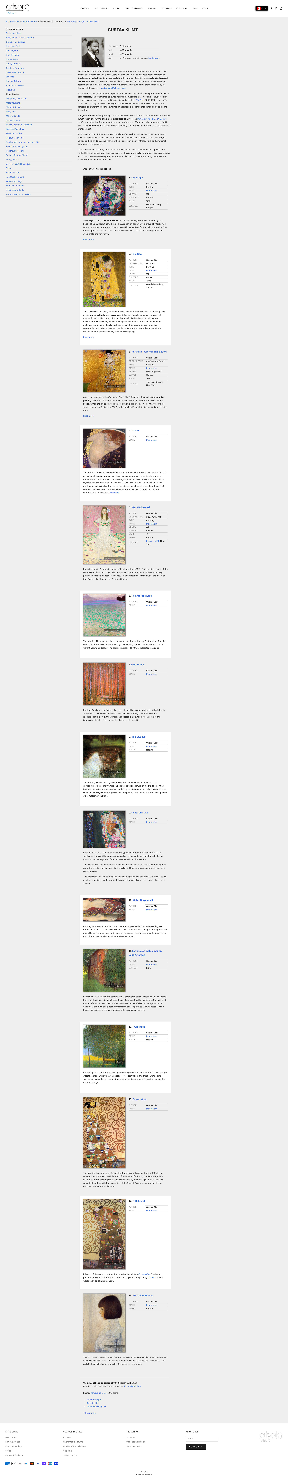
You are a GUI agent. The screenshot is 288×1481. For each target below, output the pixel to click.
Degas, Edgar (12, 59)
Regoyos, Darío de (15, 137)
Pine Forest (137, 664)
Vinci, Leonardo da (15, 190)
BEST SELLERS (101, 8)
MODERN (151, 8)
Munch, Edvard (13, 120)
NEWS (205, 8)
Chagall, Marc (12, 50)
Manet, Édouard (13, 107)
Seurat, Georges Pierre (16, 155)
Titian (8, 168)
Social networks (134, 1446)
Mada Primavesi (141, 507)
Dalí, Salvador (12, 55)
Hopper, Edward (13, 81)
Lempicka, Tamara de (16, 98)
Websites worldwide (135, 1442)
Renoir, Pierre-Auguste (16, 146)
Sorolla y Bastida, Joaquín (18, 164)
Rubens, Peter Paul (15, 151)
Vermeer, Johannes (15, 185)
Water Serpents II (143, 900)
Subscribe (196, 1447)
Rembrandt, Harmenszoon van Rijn (22, 142)
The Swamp (138, 736)
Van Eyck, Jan (12, 172)
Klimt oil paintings (75, 21)
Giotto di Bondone (15, 68)
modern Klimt (92, 21)
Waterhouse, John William (18, 194)
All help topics (70, 1455)
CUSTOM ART (182, 8)
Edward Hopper (94, 1399)
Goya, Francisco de (15, 72)
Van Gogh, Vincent (15, 177)
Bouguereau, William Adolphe (20, 37)
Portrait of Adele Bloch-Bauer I (152, 119)
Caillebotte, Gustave (15, 42)
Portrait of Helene (143, 1295)
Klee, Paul (10, 89)
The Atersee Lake (141, 595)
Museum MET (152, 541)
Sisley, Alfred (12, 159)
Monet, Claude (13, 116)
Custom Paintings (13, 1446)
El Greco (10, 76)
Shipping (67, 1451)
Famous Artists (12, 1442)
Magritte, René (13, 103)
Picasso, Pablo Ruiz (15, 129)
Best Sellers (10, 1437)
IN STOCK (117, 8)
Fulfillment (139, 1201)
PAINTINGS (85, 8)
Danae (135, 430)
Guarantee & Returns (73, 1442)
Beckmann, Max (13, 33)
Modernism (153, 58)
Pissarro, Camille (14, 133)
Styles (8, 1451)
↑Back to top (89, 1413)
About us (130, 1437)
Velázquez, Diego (14, 181)
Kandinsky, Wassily (15, 85)
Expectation (139, 1099)
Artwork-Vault (12, 21)
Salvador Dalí (93, 1403)
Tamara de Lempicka (96, 1406)
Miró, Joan (11, 111)
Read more (88, 239)
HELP (195, 8)
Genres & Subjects (14, 1455)
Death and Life (139, 812)
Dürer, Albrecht (13, 63)
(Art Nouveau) (113, 88)
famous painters (98, 1393)
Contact (67, 1437)
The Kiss (140, 100)
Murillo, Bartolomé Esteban (19, 124)
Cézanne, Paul (13, 46)
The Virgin (137, 177)
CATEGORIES (166, 8)
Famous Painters (29, 21)
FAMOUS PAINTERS (134, 8)
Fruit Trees (139, 1026)
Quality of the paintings (74, 1446)
